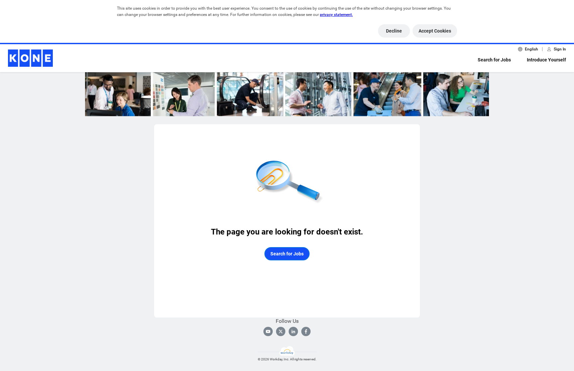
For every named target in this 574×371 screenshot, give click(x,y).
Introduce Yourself (546, 59)
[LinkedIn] (293, 331)
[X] (280, 331)
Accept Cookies (435, 31)
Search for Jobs (494, 59)
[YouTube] (268, 331)
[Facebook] (306, 331)
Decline (394, 31)
